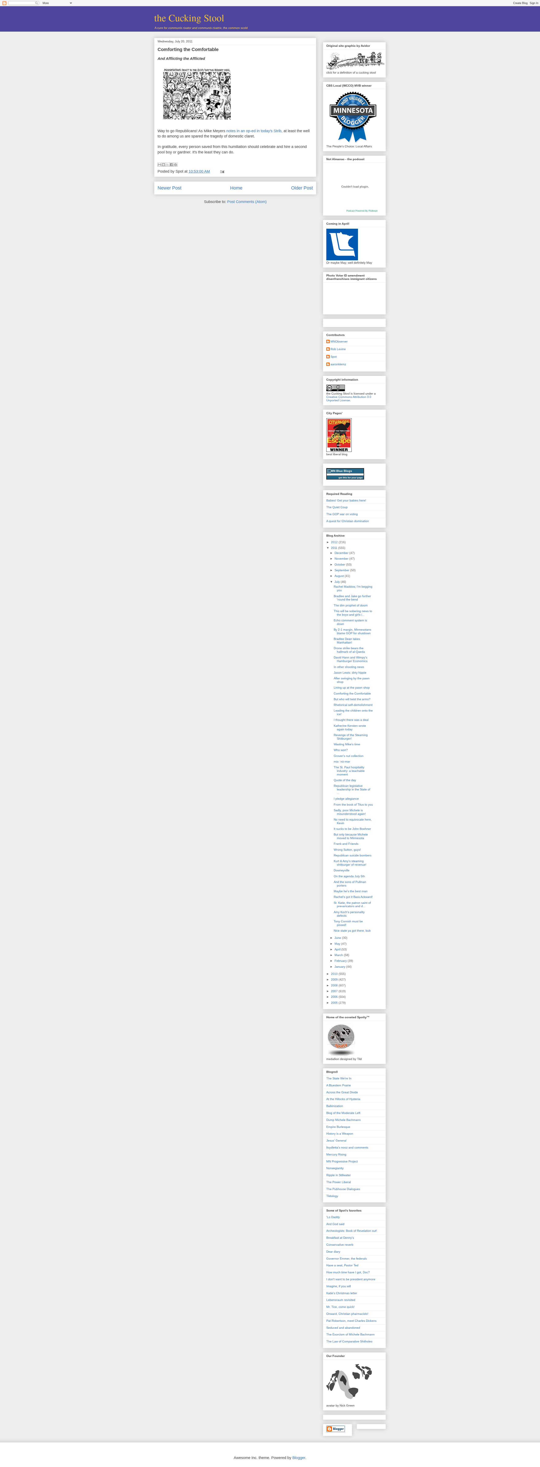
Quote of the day (345, 780)
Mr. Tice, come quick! (340, 1306)
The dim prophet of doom (351, 605)
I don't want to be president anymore (350, 1279)
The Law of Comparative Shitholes (349, 1341)
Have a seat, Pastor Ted (342, 1265)
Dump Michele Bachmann (343, 1120)
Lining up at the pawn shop (352, 687)
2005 (335, 1002)
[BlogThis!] (163, 165)
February (341, 960)
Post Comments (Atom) (247, 202)
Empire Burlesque (338, 1126)
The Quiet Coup (337, 507)
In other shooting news (349, 667)
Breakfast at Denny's (340, 1237)
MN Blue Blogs (341, 471)
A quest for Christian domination (347, 521)
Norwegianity (335, 1168)
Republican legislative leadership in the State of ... (352, 789)
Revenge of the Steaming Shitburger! (351, 736)
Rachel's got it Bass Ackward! (353, 897)
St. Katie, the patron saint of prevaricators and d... (352, 904)
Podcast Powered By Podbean (362, 211)
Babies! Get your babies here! (346, 500)
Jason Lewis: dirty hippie (350, 672)
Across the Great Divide (342, 1092)
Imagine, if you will (338, 1286)
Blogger (298, 1458)
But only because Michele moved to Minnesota (351, 836)
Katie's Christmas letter (341, 1293)
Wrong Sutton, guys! (347, 849)
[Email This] (159, 165)
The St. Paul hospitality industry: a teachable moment (349, 771)
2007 (335, 991)
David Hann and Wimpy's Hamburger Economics (350, 659)
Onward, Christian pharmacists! (347, 1313)
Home (236, 188)
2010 (335, 973)
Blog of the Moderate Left (343, 1113)
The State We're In (338, 1078)
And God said (335, 1224)
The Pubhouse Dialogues (343, 1189)
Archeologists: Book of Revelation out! (351, 1230)
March (339, 955)
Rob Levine (338, 349)
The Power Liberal (338, 1182)
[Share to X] (167, 165)
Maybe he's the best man (350, 891)
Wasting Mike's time (347, 744)
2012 (335, 542)
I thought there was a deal (351, 719)
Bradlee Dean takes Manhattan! (347, 640)
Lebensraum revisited (340, 1300)
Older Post (302, 188)
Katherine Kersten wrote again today (350, 727)
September (342, 570)
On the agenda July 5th (349, 876)
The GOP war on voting (342, 514)
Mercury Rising (336, 1154)
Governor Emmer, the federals (346, 1258)
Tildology (332, 1196)
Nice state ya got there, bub (352, 930)
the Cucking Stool (189, 17)
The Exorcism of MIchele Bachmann (350, 1334)
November (342, 558)
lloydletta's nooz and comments (347, 1147)
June (338, 937)
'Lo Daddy (333, 1217)
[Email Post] (221, 171)
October (340, 564)
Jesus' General (336, 1140)
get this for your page (351, 477)
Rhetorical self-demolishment (353, 705)
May (338, 943)
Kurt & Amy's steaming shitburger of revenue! (350, 862)
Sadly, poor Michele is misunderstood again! (350, 812)
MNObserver (339, 341)
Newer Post (169, 188)
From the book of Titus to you (353, 804)
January (340, 966)
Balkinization (334, 1106)
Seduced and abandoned (343, 1327)
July (338, 581)
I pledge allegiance (346, 798)
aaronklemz (338, 364)
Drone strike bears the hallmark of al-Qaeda (349, 649)
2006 (335, 996)
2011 (334, 547)
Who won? (341, 750)
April (338, 949)
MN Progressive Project (342, 1161)
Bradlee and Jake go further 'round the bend (352, 597)
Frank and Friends (346, 843)
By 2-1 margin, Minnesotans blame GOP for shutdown (352, 631)
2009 (335, 979)
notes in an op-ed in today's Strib (253, 131)
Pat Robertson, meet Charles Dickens (351, 1320)
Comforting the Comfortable (188, 49)
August (340, 576)
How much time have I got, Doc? (348, 1272)
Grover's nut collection (348, 756)
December (342, 553)
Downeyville (342, 870)
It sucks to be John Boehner (352, 828)
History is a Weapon (339, 1133)
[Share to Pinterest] (175, 165)
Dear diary (333, 1251)
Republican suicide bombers (352, 855)
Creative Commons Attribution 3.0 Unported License (348, 398)
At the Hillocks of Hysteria (343, 1099)
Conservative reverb (339, 1244)
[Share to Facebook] (171, 165)
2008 (335, 985)
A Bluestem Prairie (338, 1085)
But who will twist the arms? (352, 699)
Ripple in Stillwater (338, 1175)
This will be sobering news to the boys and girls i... (353, 612)
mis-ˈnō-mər (342, 761)
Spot (334, 356)
